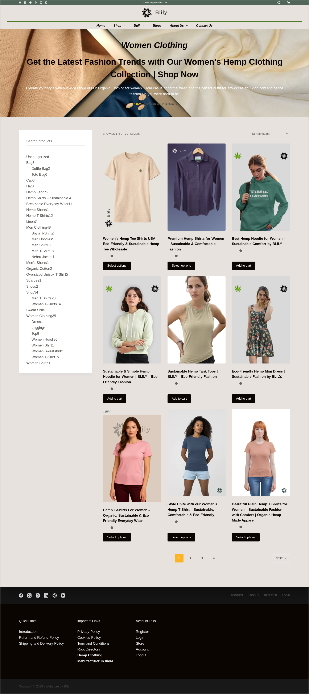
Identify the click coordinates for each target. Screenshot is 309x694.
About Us (177, 25)
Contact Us (204, 25)
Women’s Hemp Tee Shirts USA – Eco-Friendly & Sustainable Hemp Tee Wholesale (131, 244)
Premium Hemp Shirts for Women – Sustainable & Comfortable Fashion (196, 244)
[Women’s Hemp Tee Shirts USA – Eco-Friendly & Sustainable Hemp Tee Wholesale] (132, 187)
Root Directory (88, 649)
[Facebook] (20, 2)
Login (286, 595)
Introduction (28, 632)
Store (140, 643)
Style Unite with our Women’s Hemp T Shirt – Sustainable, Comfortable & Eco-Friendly (192, 509)
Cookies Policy (89, 638)
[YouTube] (46, 2)
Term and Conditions (93, 643)
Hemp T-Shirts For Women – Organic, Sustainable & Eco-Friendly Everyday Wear (126, 515)
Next (279, 558)
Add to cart (243, 265)
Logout (253, 595)
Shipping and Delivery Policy (41, 643)
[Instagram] (30, 2)
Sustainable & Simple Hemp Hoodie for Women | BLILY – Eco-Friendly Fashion (131, 376)
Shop (117, 25)
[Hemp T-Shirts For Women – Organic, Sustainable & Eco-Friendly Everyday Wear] (132, 458)
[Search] (279, 2)
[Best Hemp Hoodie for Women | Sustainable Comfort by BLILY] (261, 187)
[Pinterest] (36, 2)
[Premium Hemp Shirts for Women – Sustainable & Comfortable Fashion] (197, 187)
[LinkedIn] (41, 2)
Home (100, 25)
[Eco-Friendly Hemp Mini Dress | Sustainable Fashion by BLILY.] (261, 319)
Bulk (137, 25)
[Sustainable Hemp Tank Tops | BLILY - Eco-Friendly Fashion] (197, 319)
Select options (117, 265)
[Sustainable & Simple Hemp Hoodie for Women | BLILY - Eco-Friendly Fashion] (132, 319)
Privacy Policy (88, 632)
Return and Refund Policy (39, 638)
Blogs (157, 25)
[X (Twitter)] (25, 2)
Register (270, 595)
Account (236, 595)
